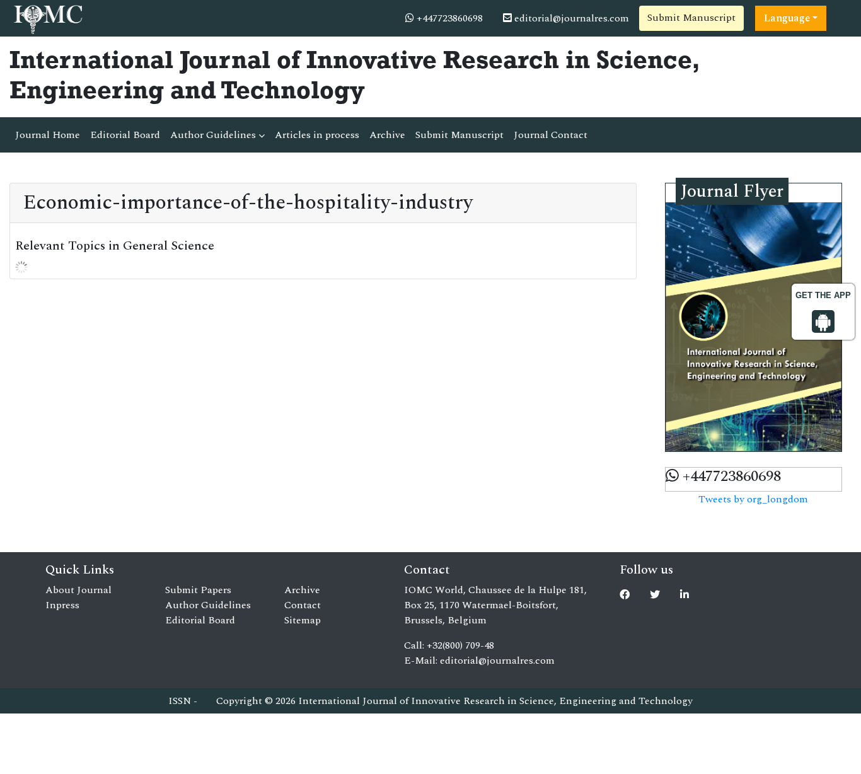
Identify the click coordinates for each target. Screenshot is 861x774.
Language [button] (787, 18)
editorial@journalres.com (570, 18)
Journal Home (47, 134)
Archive (387, 134)
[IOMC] (46, 17)
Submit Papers (198, 590)
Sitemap (302, 620)
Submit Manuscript (691, 17)
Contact (302, 605)
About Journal (78, 590)
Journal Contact (550, 134)
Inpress (62, 605)
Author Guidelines (214, 134)
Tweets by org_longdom (753, 499)
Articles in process (317, 134)
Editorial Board (125, 134)
